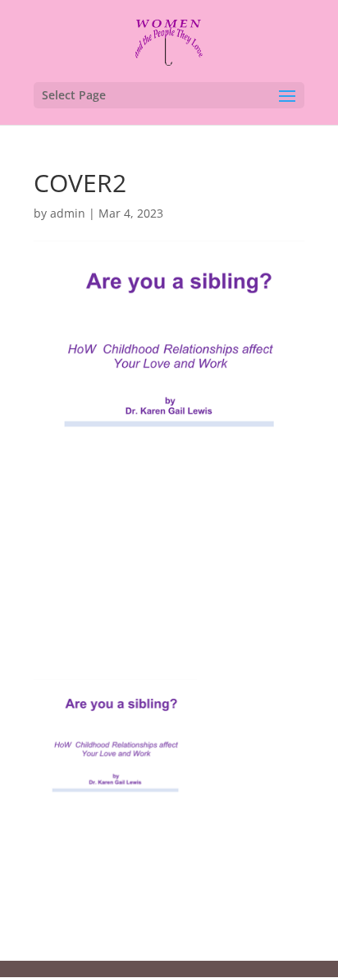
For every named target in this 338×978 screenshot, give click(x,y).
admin (67, 213)
